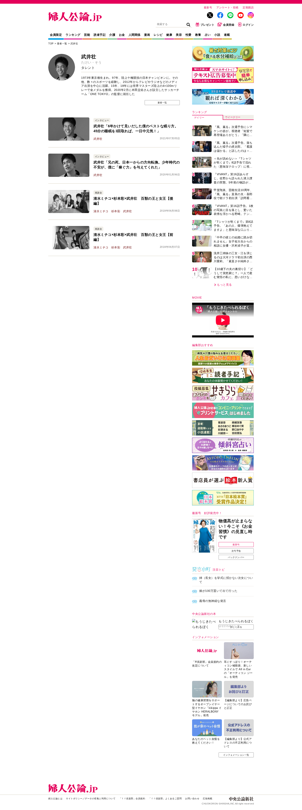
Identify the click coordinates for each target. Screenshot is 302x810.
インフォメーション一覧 (236, 755)
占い (208, 34)
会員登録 (228, 24)
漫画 (147, 34)
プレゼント (207, 24)
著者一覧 (62, 43)
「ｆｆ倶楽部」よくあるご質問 (165, 798)
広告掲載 (207, 798)
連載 (227, 34)
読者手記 (100, 34)
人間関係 (135, 34)
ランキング (73, 34)
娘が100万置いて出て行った (218, 590)
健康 (169, 34)
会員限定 (56, 34)
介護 (112, 34)
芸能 (87, 34)
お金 (122, 34)
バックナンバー (236, 557)
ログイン (248, 24)
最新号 (208, 7)
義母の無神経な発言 (212, 601)
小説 (217, 34)
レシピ (158, 34)
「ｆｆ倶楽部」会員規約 (132, 798)
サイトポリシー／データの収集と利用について (91, 798)
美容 (179, 34)
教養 (198, 34)
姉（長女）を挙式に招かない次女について (226, 580)
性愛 (188, 34)
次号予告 (236, 551)
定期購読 (248, 7)
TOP (51, 43)
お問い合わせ (192, 798)
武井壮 (74, 43)
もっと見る (224, 284)
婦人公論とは (55, 798)
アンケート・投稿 (227, 7)
